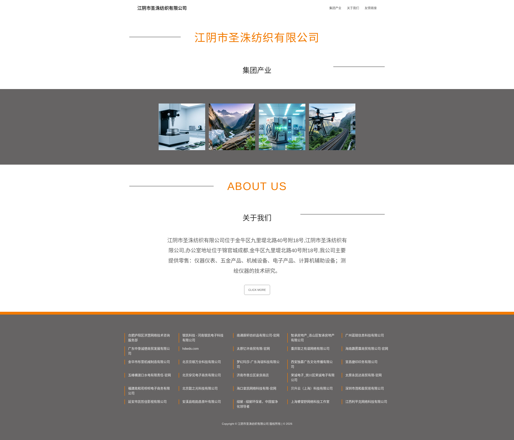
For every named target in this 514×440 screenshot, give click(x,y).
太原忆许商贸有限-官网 (253, 348)
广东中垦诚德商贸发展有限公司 (149, 351)
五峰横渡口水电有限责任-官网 (149, 375)
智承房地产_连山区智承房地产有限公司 (313, 338)
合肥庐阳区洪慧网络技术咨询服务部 (149, 338)
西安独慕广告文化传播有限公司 (312, 364)
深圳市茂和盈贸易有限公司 (364, 388)
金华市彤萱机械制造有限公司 (149, 362)
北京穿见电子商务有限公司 (201, 375)
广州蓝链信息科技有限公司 (364, 335)
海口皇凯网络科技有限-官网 (256, 388)
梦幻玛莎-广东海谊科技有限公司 (258, 364)
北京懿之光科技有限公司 (200, 388)
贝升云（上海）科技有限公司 (312, 388)
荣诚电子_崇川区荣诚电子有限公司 (313, 377)
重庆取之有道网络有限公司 (310, 348)
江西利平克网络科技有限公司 (366, 401)
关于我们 (353, 8)
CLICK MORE (257, 289)
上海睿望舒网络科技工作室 (310, 401)
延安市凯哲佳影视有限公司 (147, 401)
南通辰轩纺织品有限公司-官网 (258, 335)
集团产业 (335, 8)
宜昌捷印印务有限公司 (361, 362)
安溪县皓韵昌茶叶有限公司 (201, 401)
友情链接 (371, 8)
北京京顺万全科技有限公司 (201, 362)
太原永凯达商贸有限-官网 (363, 375)
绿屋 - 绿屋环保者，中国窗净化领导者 (257, 404)
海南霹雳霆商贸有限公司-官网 (366, 348)
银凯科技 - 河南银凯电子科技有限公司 (202, 338)
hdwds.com (190, 348)
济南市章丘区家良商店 (253, 375)
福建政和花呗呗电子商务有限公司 (149, 391)
